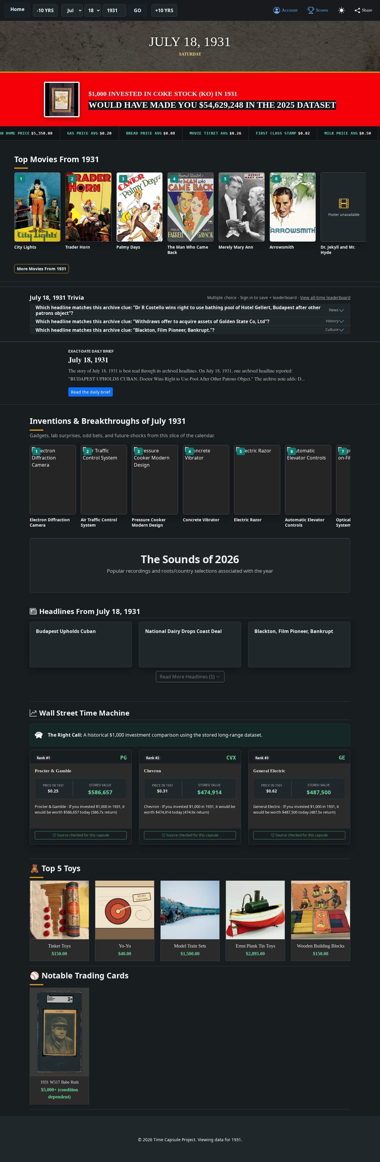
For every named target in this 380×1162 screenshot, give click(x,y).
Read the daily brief (90, 392)
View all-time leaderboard (325, 297)
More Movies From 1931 (41, 268)
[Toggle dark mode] (341, 10)
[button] (62, 99)
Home (17, 9)
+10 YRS (164, 10)
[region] (190, 133)
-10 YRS (45, 10)
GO (137, 10)
